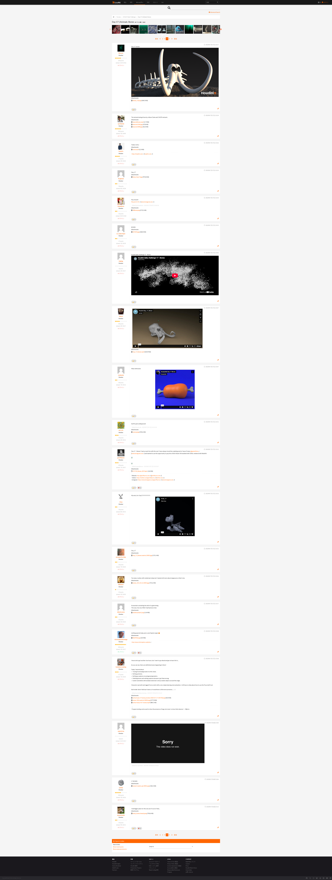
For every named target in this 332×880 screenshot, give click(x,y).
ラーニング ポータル (136, 861)
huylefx (121, 151)
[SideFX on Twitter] (310, 878)
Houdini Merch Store (191, 868)
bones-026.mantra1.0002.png (141, 700)
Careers (188, 863)
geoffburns (120, 457)
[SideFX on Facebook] (307, 878)
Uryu (120, 502)
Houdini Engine (116, 863)
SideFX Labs (115, 868)
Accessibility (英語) (172, 868)
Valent (121, 316)
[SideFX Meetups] (320, 878)
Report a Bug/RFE (154, 870)
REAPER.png (136, 638)
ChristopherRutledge (120, 639)
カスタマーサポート (154, 861)
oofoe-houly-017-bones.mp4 (141, 702)
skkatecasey (121, 612)
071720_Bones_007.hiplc (140, 471)
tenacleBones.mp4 (138, 122)
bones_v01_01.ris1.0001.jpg (141, 583)
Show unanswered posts (120, 849)
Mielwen (121, 584)
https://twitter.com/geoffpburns (146, 477)
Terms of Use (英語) (172, 861)
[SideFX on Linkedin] (330, 878)
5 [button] (167, 35)
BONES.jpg (136, 232)
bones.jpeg (136, 432)
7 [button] (170, 35)
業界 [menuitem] (131, 2)
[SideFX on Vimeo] (323, 878)
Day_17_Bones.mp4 (138, 352)
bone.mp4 (136, 149)
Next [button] (221, 29)
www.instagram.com (147, 202)
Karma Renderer (116, 866)
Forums (119, 17)
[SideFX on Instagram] (313, 878)
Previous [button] (110, 29)
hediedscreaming (121, 667)
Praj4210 (121, 178)
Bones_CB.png (137, 100)
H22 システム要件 (154, 866)
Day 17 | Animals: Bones (144, 17)
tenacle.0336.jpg (137, 124)
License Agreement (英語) (174, 866)
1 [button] (162, 35)
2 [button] (163, 35)
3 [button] (164, 35)
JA (320, 2)
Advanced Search (215, 12)
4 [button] (166, 35)
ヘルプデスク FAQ (154, 863)
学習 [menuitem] (148, 2)
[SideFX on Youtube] (327, 878)
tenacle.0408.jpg (137, 127)
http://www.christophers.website (141, 642)
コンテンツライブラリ (137, 863)
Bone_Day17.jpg (137, 177)
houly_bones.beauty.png (140, 813)
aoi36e (121, 787)
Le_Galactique (121, 233)
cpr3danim (121, 124)
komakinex (121, 206)
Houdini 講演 (134, 866)
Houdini (114, 861)
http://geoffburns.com (143, 475)
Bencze (121, 53)
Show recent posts (118, 847)
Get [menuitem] (162, 2)
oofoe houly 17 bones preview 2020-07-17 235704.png (149, 698)
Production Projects (136, 868)
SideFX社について (190, 861)
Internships (189, 870)
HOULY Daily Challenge (129, 17)
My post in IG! (135, 202)
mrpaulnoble (121, 815)
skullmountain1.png (138, 612)
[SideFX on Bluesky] (317, 878)
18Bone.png (136, 210)
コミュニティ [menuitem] (139, 2)
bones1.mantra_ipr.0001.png (141, 786)
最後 (175, 39)
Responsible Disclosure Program (173, 871)
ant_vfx (121, 430)
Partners (114, 870)
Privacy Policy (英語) (172, 863)
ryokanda (121, 375)
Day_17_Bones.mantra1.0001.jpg (142, 555)
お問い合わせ (189, 872)
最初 (156, 39)
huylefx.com (148, 154)
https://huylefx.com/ (137, 154)
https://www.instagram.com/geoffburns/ (149, 480)
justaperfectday (121, 557)
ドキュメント (152, 868)
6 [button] (168, 35)
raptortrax (121, 731)
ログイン (325, 2)
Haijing (121, 261)
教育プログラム (135, 870)
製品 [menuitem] (125, 2)
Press (187, 866)
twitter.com (159, 477)
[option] (116, 29)
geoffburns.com (155, 475)
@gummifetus (194, 451)
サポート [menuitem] (155, 2)
